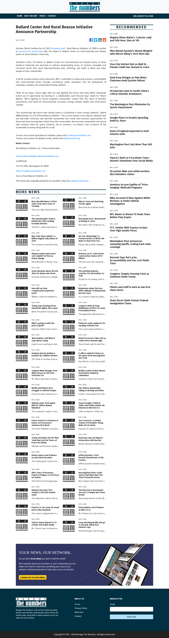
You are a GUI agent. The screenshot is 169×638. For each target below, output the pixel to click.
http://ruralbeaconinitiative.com (30, 171)
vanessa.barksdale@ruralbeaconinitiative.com (37, 156)
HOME (19, 16)
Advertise (79, 612)
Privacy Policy (81, 608)
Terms (77, 604)
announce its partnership (31, 51)
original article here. (79, 181)
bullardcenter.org (72, 138)
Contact (78, 616)
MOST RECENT (30, 16)
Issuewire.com (57, 48)
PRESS (42, 16)
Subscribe (131, 617)
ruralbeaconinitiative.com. (79, 135)
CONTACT (52, 16)
